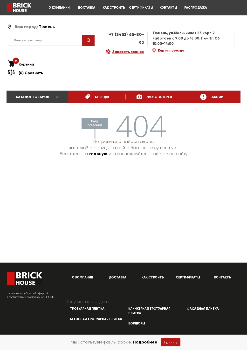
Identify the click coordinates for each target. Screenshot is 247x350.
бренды (101, 97)
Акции (217, 97)
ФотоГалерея (159, 97)
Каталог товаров (33, 97)
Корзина (24, 64)
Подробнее (145, 342)
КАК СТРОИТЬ (114, 8)
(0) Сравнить (31, 73)
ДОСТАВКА (86, 8)
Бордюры (136, 323)
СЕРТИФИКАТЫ (141, 8)
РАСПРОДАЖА (195, 8)
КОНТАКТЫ (168, 8)
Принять (170, 342)
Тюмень (47, 26)
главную (98, 153)
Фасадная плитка (203, 309)
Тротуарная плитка (87, 309)
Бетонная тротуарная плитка (96, 319)
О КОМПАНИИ (59, 8)
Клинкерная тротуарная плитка (149, 311)
